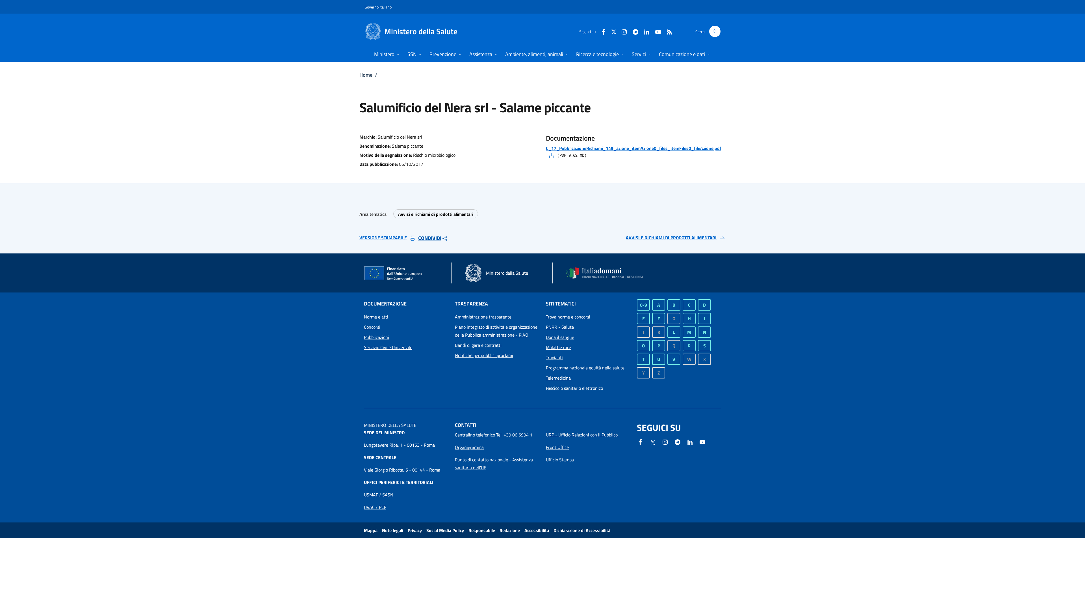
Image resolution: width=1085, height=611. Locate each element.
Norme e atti (376, 316)
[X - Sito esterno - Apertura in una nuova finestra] (613, 31)
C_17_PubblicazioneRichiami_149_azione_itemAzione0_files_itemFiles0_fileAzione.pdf (633, 148)
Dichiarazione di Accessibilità (582, 530)
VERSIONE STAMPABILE (383, 237)
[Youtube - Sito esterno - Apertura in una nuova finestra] (655, 31)
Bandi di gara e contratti (478, 345)
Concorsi (372, 327)
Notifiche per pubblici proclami (484, 355)
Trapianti (554, 357)
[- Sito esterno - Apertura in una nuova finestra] (702, 441)
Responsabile (481, 530)
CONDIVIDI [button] (429, 238)
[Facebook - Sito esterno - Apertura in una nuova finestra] (601, 31)
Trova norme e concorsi (568, 316)
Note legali (392, 530)
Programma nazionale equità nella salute (585, 367)
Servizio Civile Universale (388, 347)
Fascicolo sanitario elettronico (574, 388)
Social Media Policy (445, 530)
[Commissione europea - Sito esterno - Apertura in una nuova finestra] (393, 273)
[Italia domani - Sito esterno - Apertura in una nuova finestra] (608, 273)
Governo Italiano (378, 7)
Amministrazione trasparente (483, 316)
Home (365, 75)
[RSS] (667, 31)
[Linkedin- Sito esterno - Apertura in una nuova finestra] (690, 441)
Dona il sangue (560, 337)
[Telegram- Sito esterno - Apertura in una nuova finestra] (633, 31)
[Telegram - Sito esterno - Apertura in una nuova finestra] (677, 441)
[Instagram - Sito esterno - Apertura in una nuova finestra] (622, 31)
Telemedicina (558, 378)
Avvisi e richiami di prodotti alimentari (435, 214)
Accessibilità (536, 530)
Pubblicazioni (376, 337)
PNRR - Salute (560, 327)
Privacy (415, 530)
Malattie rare (558, 347)
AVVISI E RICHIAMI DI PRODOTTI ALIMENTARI (671, 237)
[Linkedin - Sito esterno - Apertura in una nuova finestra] (644, 31)
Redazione (510, 530)
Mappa (370, 530)
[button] (715, 31)
